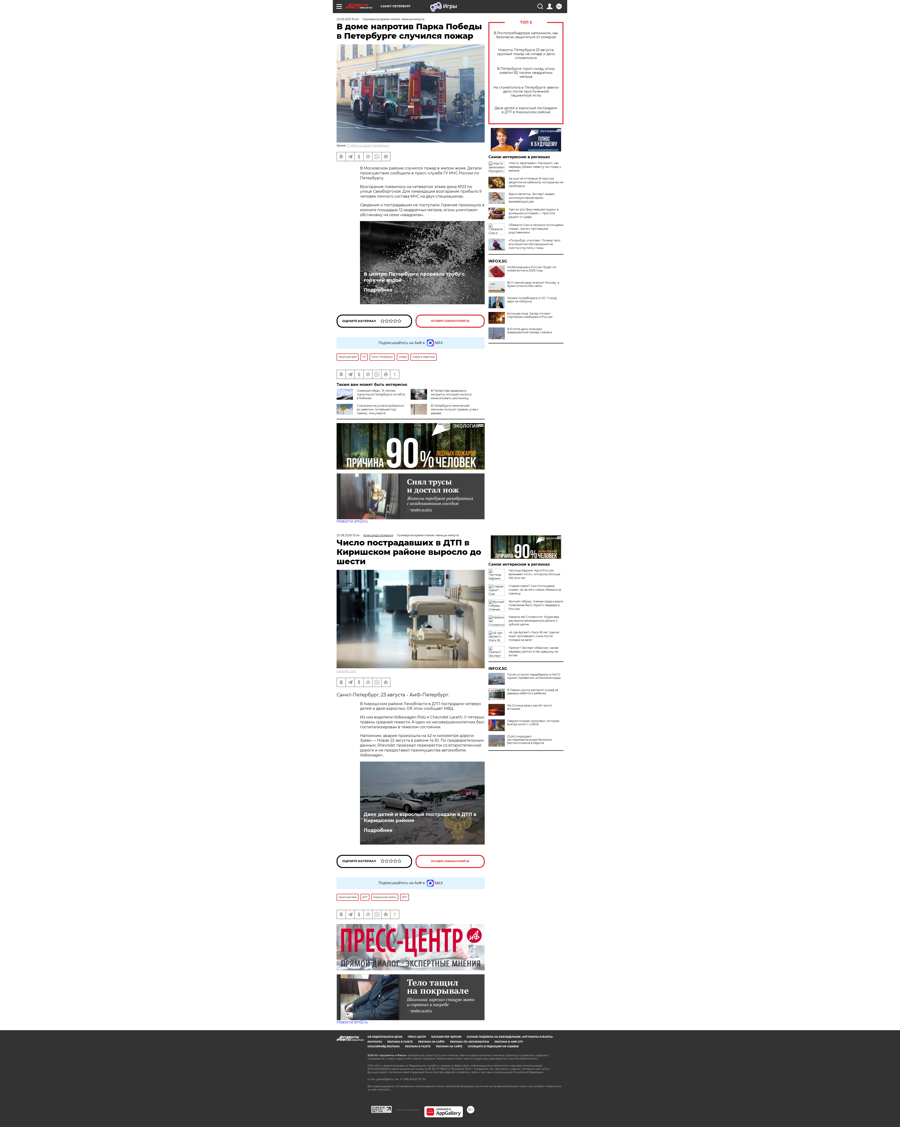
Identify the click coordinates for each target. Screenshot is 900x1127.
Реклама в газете (400, 1041)
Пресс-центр (417, 1036)
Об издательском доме (385, 1036)
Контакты (375, 1041)
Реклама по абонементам (469, 1041)
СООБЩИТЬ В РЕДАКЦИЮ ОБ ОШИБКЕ (493, 1046)
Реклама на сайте (431, 1041)
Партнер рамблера (408, 1109)
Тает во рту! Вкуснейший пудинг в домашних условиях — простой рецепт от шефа (534, 213)
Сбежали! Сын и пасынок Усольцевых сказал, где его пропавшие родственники (536, 228)
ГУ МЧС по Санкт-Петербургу (368, 145)
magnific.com (346, 671)
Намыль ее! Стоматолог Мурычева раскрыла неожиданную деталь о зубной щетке (534, 620)
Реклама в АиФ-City (509, 1041)
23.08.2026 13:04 (348, 535)
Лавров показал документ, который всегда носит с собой (533, 722)
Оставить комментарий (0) (450, 321)
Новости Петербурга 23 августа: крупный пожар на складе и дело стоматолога (526, 54)
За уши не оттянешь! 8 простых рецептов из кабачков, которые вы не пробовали (536, 182)
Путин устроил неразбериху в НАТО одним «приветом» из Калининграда (534, 676)
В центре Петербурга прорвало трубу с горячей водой (414, 277)
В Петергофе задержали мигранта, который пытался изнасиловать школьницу (451, 394)
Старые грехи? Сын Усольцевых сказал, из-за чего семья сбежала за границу (535, 589)
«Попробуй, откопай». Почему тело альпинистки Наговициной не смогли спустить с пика (534, 244)
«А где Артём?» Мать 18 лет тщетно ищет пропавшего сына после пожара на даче (534, 636)
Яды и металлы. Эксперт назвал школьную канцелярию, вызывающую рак (532, 197)
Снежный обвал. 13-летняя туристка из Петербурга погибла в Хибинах (381, 394)
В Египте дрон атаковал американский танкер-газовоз (529, 330)
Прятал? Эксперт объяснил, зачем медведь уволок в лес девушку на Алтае (534, 651)
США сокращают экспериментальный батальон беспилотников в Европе (529, 740)
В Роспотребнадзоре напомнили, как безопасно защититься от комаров (526, 35)
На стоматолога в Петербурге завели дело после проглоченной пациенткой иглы (526, 92)
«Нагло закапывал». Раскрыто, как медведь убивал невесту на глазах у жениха (535, 166)
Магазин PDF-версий (446, 1036)
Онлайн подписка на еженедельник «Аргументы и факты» (510, 1036)
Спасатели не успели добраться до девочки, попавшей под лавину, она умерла (380, 409)
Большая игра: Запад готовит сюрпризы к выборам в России (529, 315)
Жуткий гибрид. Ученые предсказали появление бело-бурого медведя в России (536, 605)
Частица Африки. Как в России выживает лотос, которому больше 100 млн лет (534, 574)
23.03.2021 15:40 (348, 19)
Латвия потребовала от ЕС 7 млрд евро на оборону (532, 300)
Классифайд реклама (384, 1046)
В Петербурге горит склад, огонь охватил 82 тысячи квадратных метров (526, 73)
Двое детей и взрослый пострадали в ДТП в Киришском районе (526, 110)
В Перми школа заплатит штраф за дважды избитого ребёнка (532, 691)
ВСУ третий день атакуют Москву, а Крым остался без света (533, 284)
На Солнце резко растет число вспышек (529, 707)
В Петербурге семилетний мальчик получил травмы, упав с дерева (455, 409)
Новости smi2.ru (352, 521)
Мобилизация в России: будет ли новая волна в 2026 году (531, 269)
